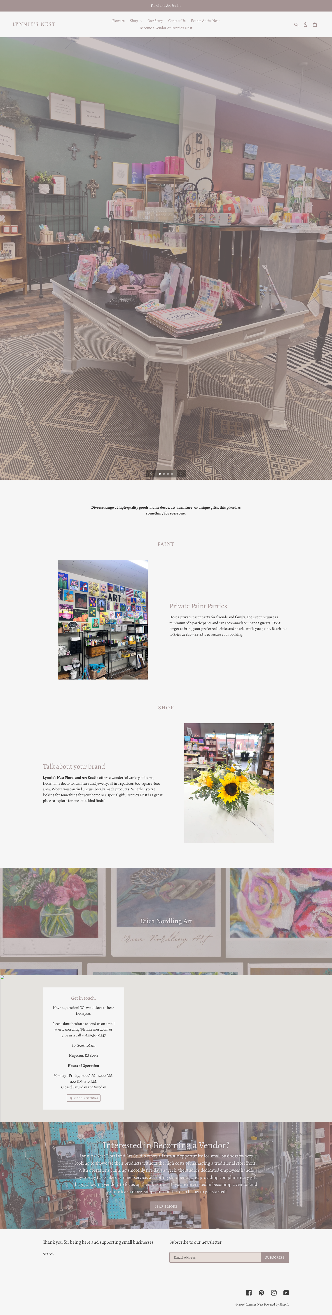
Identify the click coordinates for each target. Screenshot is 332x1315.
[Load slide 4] (172, 474)
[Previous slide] (151, 474)
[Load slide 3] (168, 474)
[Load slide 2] (164, 474)
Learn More (166, 1206)
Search (48, 1254)
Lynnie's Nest (34, 24)
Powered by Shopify (276, 1304)
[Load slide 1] (160, 474)
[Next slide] (181, 474)
